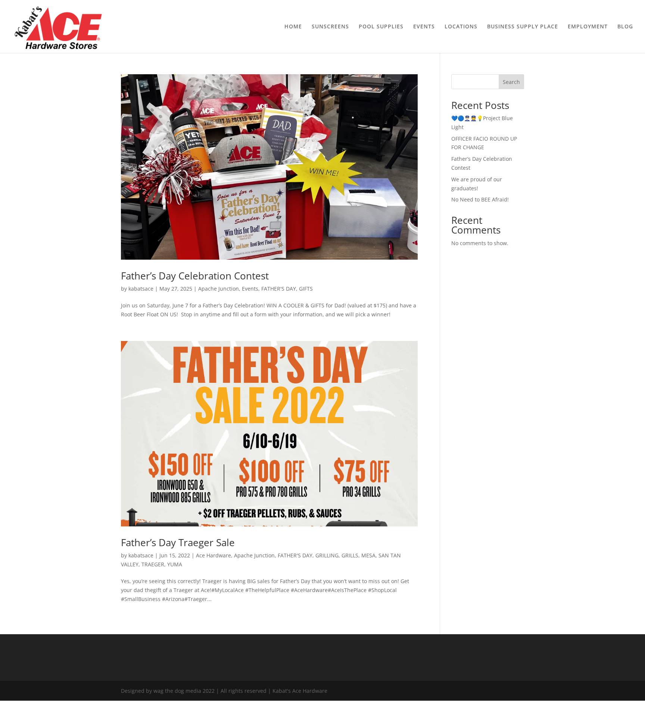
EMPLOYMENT (588, 27)
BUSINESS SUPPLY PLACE (522, 27)
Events (250, 288)
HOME (293, 27)
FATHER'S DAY (278, 288)
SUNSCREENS (330, 27)
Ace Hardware (213, 555)
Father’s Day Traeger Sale (178, 542)
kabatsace (140, 288)
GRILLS (350, 555)
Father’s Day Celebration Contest (195, 275)
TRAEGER (152, 564)
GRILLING (327, 555)
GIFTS (306, 288)
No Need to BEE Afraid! (480, 199)
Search (511, 81)
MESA (368, 555)
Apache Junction (218, 288)
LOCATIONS (461, 27)
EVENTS (424, 27)
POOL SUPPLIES (381, 27)
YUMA (174, 564)
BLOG (625, 27)
